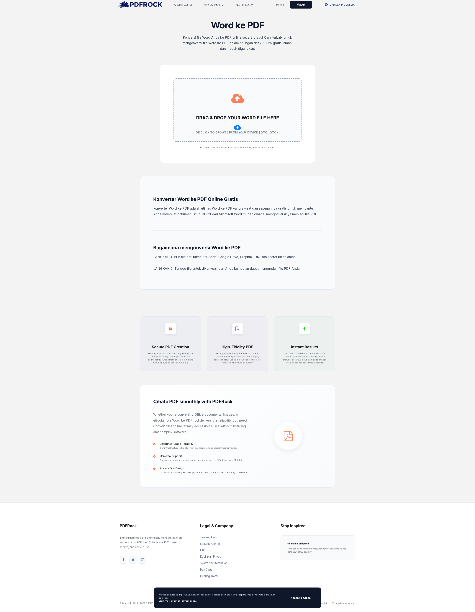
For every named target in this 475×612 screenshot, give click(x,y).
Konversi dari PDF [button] (183, 5)
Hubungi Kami (209, 576)
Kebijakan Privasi (211, 556)
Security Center (210, 544)
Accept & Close (301, 598)
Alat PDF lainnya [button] (245, 5)
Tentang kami (208, 537)
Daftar (280, 5)
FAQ (202, 550)
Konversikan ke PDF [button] (214, 5)
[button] (340, 4)
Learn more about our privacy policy (177, 601)
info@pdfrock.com (345, 603)
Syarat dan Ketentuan (213, 563)
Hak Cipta (206, 569)
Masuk (301, 4)
